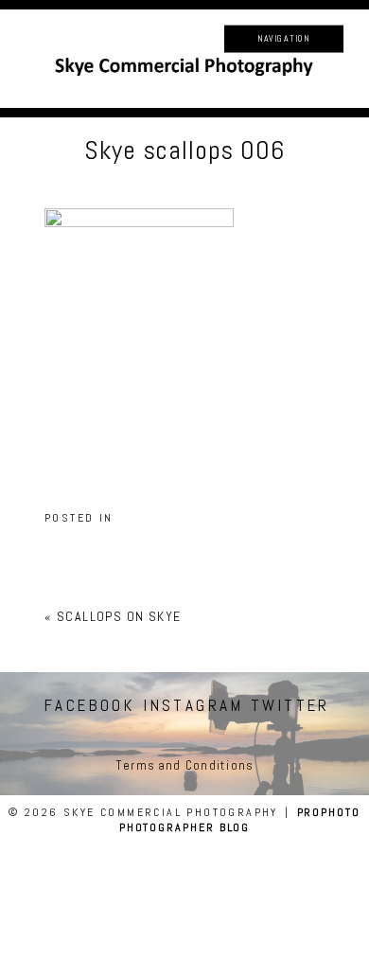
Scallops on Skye (119, 616)
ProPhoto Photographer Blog (239, 820)
